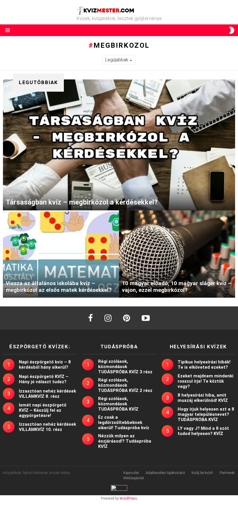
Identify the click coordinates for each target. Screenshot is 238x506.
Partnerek (227, 473)
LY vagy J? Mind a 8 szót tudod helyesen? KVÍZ (203, 431)
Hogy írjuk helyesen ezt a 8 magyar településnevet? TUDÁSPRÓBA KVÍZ (206, 414)
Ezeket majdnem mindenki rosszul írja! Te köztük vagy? (205, 381)
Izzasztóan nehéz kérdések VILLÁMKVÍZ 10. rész (47, 427)
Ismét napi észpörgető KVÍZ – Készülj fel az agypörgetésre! (42, 410)
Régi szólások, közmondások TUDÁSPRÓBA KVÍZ (118, 404)
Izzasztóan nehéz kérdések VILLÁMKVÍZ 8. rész (47, 393)
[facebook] (90, 318)
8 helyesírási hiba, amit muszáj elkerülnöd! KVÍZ (203, 398)
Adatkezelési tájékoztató (165, 473)
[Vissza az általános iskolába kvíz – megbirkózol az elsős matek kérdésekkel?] (61, 254)
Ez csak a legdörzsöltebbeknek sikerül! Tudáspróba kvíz (123, 422)
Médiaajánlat (133, 478)
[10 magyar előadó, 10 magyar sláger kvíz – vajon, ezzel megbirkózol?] (177, 254)
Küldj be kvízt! (202, 473)
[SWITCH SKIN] (231, 30)
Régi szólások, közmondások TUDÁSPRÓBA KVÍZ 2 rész (125, 385)
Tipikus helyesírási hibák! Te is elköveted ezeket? (204, 364)
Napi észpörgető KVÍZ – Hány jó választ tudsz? (43, 379)
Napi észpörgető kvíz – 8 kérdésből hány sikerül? (45, 364)
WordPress (128, 498)
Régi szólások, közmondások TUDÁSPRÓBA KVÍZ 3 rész (125, 366)
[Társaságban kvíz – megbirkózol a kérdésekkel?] (119, 144)
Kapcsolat (131, 473)
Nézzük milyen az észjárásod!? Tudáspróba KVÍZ (124, 441)
